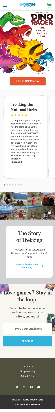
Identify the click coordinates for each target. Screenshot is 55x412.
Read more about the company (27, 266)
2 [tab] (7, 185)
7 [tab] (21, 185)
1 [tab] (4, 185)
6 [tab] (18, 185)
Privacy (16, 400)
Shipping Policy (27, 371)
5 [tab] (15, 185)
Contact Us (27, 366)
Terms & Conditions (33, 400)
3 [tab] (10, 185)
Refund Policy (27, 376)
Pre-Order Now (27, 81)
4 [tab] (12, 185)
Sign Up (27, 341)
